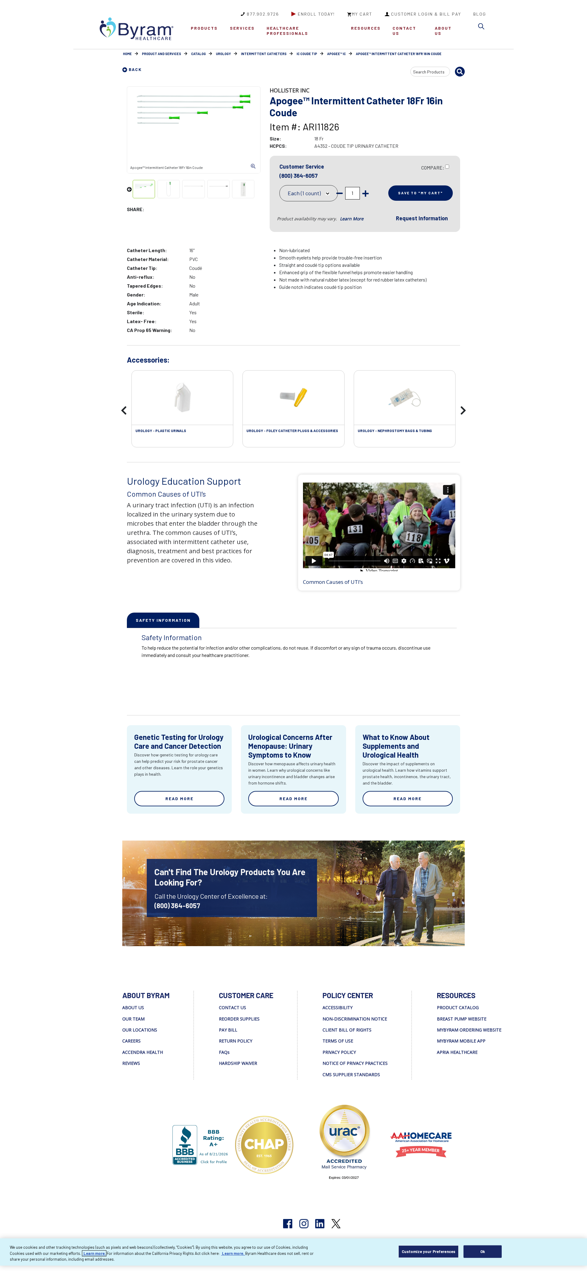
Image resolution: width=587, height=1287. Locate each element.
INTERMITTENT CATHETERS (263, 54)
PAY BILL (228, 1030)
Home (127, 54)
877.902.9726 (263, 14)
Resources (366, 28)
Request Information (422, 218)
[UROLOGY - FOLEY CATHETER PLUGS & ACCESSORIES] (293, 398)
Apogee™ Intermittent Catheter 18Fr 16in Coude (398, 54)
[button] (482, 27)
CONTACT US (404, 30)
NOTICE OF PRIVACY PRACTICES (355, 1063)
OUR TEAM (133, 1019)
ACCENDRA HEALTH (142, 1052)
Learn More (352, 219)
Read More (179, 798)
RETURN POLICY (235, 1041)
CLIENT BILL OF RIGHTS (347, 1030)
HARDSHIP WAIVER (238, 1063)
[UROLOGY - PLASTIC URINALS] (182, 398)
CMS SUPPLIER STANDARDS (351, 1074)
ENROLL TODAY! (316, 14)
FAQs (224, 1052)
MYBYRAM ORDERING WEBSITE (469, 1030)
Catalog (198, 54)
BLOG (479, 14)
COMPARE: (432, 167)
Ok (482, 1251)
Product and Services (161, 54)
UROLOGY (223, 54)
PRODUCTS (204, 28)
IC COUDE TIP (307, 54)
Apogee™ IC (336, 54)
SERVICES (242, 28)
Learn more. (94, 1253)
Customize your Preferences (428, 1251)
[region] (293, 1252)
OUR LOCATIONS (139, 1030)
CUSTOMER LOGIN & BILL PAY (426, 14)
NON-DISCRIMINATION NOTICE (355, 1019)
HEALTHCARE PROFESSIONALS (287, 30)
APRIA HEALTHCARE (457, 1052)
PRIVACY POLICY (339, 1052)
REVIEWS (131, 1063)
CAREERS (131, 1041)
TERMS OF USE (338, 1041)
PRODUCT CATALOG (458, 1007)
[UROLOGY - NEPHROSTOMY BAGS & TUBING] (404, 398)
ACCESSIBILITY (338, 1007)
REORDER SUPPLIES (239, 1019)
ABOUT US (443, 30)
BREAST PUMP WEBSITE (461, 1019)
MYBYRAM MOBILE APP (461, 1041)
